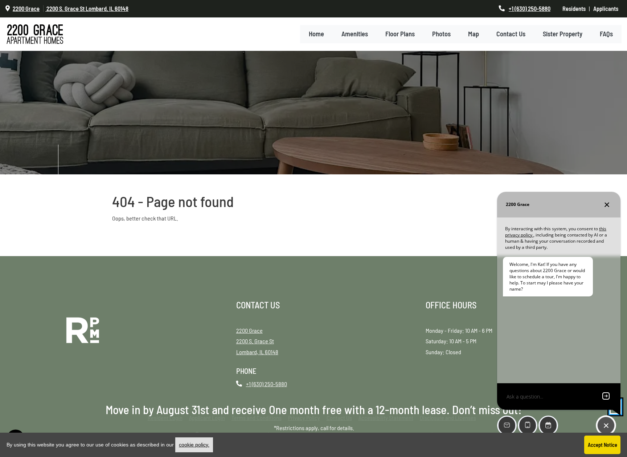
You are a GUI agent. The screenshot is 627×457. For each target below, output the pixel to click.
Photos (441, 40)
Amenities (354, 40)
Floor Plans (400, 40)
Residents (575, 8)
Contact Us (510, 40)
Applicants (607, 8)
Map (473, 40)
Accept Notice (602, 445)
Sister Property (562, 40)
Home (316, 40)
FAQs (606, 40)
